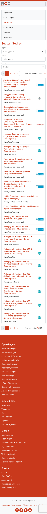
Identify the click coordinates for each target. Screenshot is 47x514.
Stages (4, 413)
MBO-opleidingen (9, 348)
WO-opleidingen (8, 375)
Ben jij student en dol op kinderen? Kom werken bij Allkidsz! (17, 96)
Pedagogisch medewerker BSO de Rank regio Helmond (17, 276)
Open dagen (8, 27)
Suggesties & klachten (10, 484)
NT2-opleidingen (8, 371)
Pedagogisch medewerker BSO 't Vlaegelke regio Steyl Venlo (17, 251)
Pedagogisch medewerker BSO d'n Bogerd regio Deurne (17, 263)
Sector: (4, 63)
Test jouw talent (8, 454)
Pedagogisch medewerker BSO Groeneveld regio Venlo (17, 303)
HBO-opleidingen (8, 352)
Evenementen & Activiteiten (13, 442)
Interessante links (8, 488)
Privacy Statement (30, 505)
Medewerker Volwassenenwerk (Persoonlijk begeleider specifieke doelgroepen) (17, 185)
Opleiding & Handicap (10, 387)
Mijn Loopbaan (7, 446)
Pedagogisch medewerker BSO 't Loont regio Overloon (17, 239)
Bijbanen (5, 420)
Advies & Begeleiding (10, 391)
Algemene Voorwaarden (12, 505)
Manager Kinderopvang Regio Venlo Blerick (16, 148)
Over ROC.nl (6, 476)
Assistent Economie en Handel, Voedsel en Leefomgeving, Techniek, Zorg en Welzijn (16, 83)
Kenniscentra (7, 435)
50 (45, 73)
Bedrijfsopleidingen (9, 364)
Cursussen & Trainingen (11, 356)
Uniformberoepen (9, 379)
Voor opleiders (7, 395)
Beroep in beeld (8, 458)
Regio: (3, 55)
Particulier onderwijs (10, 360)
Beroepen (7, 37)
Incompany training (9, 368)
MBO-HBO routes (9, 383)
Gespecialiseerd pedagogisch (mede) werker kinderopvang (16, 109)
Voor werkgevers (8, 424)
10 (38, 73)
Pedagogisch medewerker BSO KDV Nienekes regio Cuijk (16, 315)
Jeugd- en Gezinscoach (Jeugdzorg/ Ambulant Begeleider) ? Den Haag (17, 123)
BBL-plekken (6, 417)
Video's (6, 32)
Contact (5, 472)
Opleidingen (8, 17)
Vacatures (7, 22)
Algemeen (7, 13)
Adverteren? (6, 480)
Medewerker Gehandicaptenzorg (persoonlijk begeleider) (17, 161)
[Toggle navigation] (42, 4)
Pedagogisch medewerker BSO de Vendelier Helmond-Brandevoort (16, 289)
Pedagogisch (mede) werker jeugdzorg (15, 217)
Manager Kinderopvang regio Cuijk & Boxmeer (16, 136)
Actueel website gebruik (11, 462)
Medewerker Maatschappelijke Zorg (16, 172)
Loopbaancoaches (9, 450)
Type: (3, 48)
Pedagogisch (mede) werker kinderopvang (16, 227)
